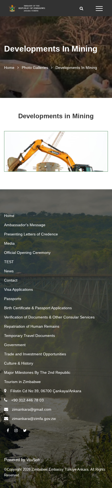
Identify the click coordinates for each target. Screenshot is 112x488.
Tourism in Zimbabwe (22, 381)
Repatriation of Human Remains (31, 326)
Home (9, 67)
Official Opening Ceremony (27, 252)
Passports (12, 298)
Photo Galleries (35, 67)
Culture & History (18, 363)
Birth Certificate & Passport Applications (38, 308)
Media (9, 243)
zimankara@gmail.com (31, 409)
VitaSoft (33, 460)
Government (15, 345)
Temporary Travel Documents (29, 335)
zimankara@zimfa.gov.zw (34, 418)
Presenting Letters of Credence (31, 234)
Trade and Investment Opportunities (35, 354)
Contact (10, 280)
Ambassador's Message (24, 225)
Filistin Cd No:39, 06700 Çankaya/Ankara (45, 391)
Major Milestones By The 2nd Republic (37, 372)
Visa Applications (18, 289)
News (9, 271)
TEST (9, 262)
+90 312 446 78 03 (27, 400)
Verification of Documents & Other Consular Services (49, 317)
